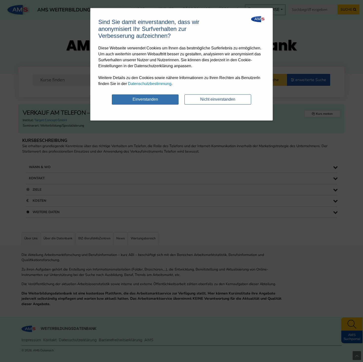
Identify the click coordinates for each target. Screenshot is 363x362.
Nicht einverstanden (217, 99)
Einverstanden (145, 99)
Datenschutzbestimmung (149, 84)
